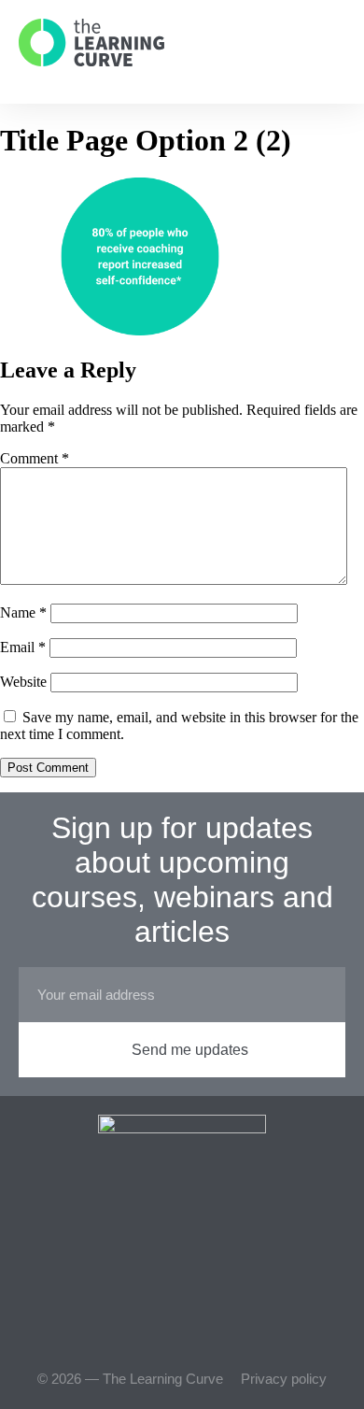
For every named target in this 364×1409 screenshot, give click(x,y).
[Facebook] (149, 1325)
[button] (324, 42)
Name (23, 612)
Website (23, 682)
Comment (34, 458)
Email (23, 647)
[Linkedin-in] (215, 1325)
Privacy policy (284, 1379)
